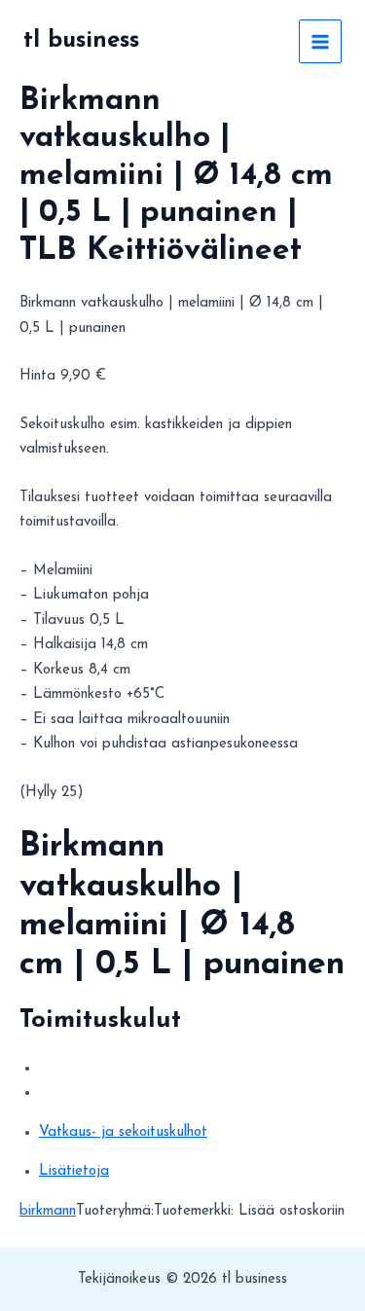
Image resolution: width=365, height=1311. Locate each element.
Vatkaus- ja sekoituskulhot (123, 1132)
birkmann (47, 1211)
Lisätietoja (74, 1171)
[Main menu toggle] (321, 41)
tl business (81, 41)
